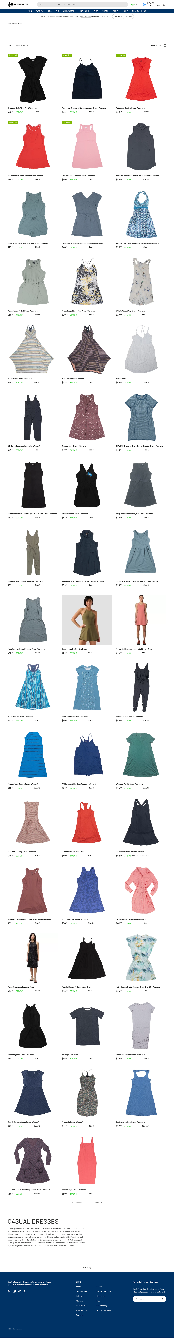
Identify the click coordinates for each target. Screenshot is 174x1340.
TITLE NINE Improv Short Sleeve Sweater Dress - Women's (139, 446)
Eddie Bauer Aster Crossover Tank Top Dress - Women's (138, 581)
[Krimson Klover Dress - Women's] (87, 687)
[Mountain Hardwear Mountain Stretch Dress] (141, 620)
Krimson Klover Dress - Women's (75, 716)
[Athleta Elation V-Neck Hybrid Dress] (87, 958)
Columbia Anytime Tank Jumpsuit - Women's (25, 581)
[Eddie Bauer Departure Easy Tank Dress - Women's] (33, 214)
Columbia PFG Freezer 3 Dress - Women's (78, 175)
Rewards (79, 1315)
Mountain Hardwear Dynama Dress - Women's (26, 649)
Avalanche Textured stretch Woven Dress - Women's (83, 581)
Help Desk (80, 1296)
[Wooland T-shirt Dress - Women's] (141, 755)
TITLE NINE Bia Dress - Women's (75, 919)
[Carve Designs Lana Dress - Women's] (141, 890)
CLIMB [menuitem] (115, 11)
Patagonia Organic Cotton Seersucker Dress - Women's (84, 108)
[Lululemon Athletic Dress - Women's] (141, 822)
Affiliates (79, 1301)
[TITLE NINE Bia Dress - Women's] (87, 890)
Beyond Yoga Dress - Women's (74, 1190)
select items (86, 16)
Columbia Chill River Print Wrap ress (22, 108)
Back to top (87, 1268)
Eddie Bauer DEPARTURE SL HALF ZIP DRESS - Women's (138, 175)
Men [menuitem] (30, 11)
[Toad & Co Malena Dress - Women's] (141, 1093)
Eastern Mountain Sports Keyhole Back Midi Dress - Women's (32, 513)
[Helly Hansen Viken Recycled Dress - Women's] (141, 484)
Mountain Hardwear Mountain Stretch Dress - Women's (30, 919)
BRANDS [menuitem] (135, 11)
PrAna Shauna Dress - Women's (20, 716)
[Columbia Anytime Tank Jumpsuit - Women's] (33, 552)
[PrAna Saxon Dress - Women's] (33, 349)
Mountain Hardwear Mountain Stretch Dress (134, 649)
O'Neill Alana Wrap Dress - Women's (130, 311)
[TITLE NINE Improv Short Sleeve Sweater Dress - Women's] (141, 417)
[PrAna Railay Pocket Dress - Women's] (33, 282)
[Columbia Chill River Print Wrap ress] (33, 79)
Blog (98, 1301)
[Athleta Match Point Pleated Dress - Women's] (33, 146)
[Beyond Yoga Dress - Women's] (87, 1160)
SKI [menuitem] (57, 11)
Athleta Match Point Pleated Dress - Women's (26, 175)
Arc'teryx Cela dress (70, 1054)
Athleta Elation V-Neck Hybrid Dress (76, 987)
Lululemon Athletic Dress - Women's (130, 851)
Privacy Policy (81, 1310)
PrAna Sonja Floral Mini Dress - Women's (78, 311)
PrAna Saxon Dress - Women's (20, 378)
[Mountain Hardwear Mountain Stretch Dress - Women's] (33, 890)
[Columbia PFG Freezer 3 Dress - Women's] (87, 146)
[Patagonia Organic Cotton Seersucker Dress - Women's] (87, 79)
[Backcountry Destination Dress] (87, 620)
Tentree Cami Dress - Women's (74, 446)
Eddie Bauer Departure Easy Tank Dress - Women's (28, 243)
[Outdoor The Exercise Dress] (87, 822)
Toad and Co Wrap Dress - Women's (22, 851)
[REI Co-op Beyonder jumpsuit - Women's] (33, 417)
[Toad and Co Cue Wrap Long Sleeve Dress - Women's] (33, 1160)
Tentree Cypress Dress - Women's (21, 1054)
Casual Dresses (17, 23)
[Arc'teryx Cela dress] (87, 1025)
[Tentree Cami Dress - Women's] (87, 417)
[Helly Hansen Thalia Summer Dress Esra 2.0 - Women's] (141, 958)
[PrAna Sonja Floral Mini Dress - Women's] (87, 282)
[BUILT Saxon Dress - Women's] (87, 349)
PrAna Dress (121, 378)
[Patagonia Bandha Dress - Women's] (141, 79)
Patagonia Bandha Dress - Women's (130, 108)
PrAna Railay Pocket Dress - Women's (23, 311)
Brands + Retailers (103, 1291)
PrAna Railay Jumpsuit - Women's (129, 716)
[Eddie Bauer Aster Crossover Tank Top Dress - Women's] (141, 552)
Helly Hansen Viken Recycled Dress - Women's (134, 513)
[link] (77, 1202)
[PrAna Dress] (141, 349)
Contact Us (100, 1296)
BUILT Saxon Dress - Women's (73, 378)
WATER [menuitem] (106, 11)
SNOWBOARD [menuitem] (68, 11)
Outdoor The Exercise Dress (73, 851)
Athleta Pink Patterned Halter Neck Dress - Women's (137, 243)
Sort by (10, 45)
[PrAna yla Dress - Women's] (87, 1093)
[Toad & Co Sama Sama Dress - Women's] (33, 1093)
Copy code (130, 16)
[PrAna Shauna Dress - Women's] (33, 687)
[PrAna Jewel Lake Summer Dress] (33, 958)
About (78, 1286)
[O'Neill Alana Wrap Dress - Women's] (141, 282)
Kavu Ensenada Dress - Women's (75, 513)
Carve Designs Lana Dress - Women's (131, 919)
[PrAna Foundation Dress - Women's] (141, 1025)
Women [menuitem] (39, 11)
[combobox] (82, 4)
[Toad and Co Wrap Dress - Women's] (33, 822)
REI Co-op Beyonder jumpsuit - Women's (24, 446)
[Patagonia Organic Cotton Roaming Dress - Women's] (87, 214)
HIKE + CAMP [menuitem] (84, 11)
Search (99, 1286)
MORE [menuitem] (125, 11)
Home (9, 23)
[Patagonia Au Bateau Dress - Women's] (33, 755)
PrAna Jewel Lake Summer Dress (21, 987)
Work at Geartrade (103, 1310)
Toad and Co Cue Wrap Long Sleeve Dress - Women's (29, 1190)
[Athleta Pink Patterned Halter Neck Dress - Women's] (141, 214)
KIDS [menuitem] (49, 11)
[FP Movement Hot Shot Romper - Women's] (87, 755)
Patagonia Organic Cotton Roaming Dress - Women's (83, 243)
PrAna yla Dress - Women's (72, 1122)
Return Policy (101, 1305)
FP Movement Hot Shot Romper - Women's (79, 784)
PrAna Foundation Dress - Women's (130, 1054)
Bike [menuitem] (96, 11)
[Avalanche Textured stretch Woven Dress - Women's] (87, 552)
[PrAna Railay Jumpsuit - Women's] (141, 687)
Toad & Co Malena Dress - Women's (130, 1122)
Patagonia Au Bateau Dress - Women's (23, 784)
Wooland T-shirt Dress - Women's (129, 784)
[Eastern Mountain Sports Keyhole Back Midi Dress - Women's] (33, 484)
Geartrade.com (17, 1329)
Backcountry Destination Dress (74, 649)
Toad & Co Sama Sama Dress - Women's (23, 1122)
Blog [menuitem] (143, 11)
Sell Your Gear (82, 1291)
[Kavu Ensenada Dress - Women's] (87, 484)
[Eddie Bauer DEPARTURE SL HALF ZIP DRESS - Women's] (141, 146)
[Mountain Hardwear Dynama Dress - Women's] (33, 620)
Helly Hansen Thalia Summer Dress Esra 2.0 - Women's (138, 987)
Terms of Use (81, 1305)
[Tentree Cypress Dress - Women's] (33, 1025)
